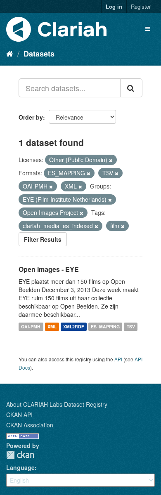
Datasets (39, 53)
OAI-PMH (30, 326)
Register (141, 6)
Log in (114, 6)
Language (20, 467)
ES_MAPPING (105, 326)
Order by (31, 117)
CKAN (20, 454)
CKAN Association (29, 425)
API (118, 359)
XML (52, 326)
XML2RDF (73, 326)
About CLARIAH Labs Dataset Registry (56, 404)
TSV (131, 326)
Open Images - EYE (49, 269)
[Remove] (111, 160)
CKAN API (19, 414)
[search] (131, 87)
